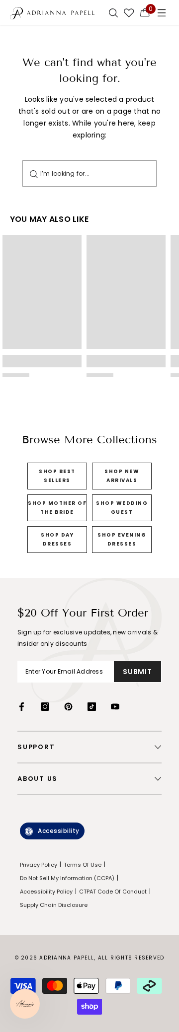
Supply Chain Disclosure (54, 905)
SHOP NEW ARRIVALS (121, 476)
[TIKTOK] (92, 706)
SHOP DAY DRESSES (57, 539)
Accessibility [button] (59, 830)
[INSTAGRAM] (45, 706)
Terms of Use (82, 865)
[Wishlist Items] (129, 12)
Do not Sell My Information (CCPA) (67, 878)
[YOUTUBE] (115, 706)
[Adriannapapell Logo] (52, 12)
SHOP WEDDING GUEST (122, 507)
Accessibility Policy (46, 891)
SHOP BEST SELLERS (57, 476)
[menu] (162, 12)
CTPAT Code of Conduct (113, 891)
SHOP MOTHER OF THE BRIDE (57, 507)
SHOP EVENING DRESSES (121, 539)
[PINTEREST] (68, 706)
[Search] (33, 173)
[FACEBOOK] (21, 706)
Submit (137, 672)
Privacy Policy (38, 865)
